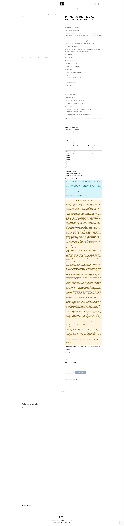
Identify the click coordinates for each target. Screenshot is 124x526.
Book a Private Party (73, 8)
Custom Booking (29, 14)
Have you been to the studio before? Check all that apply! (77, 170)
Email (66, 135)
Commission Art (84, 8)
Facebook (69, 155)
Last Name (77, 129)
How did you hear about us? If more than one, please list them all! (79, 153)
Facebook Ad (69, 159)
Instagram (69, 157)
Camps (52, 8)
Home (39, 8)
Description (62, 391)
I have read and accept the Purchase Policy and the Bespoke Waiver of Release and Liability (82, 347)
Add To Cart (80, 372)
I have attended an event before (73, 173)
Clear (66, 359)
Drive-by (68, 163)
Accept (68, 349)
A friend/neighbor (70, 165)
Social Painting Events (61, 8)
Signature (67, 352)
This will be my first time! (72, 171)
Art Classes (46, 8)
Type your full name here (70, 362)
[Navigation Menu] (101, 3)
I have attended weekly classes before (75, 175)
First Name (68, 129)
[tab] (62, 391)
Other (68, 166)
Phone (67, 140)
